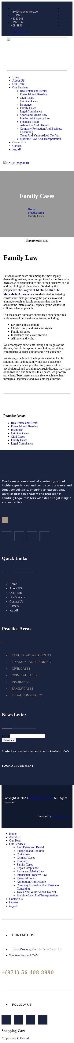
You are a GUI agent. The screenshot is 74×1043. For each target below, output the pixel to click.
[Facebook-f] (7, 536)
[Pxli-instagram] (32, 536)
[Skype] (42, 1020)
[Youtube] (44, 536)
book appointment (18, 765)
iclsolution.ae (60, 816)
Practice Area (36, 212)
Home (31, 209)
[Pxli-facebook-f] (6, 1020)
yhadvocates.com (40, 798)
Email (5, 736)
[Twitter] (19, 536)
